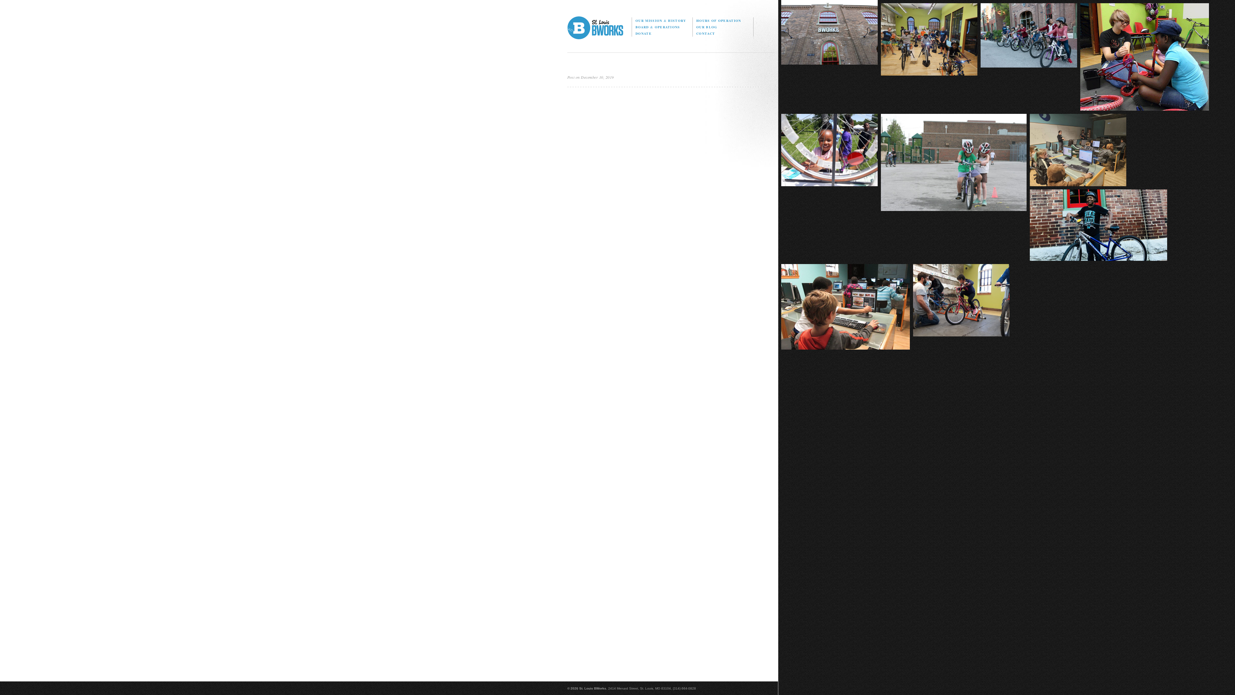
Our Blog (706, 27)
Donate (644, 33)
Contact (705, 33)
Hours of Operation (718, 20)
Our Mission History (661, 20)
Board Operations (658, 27)
